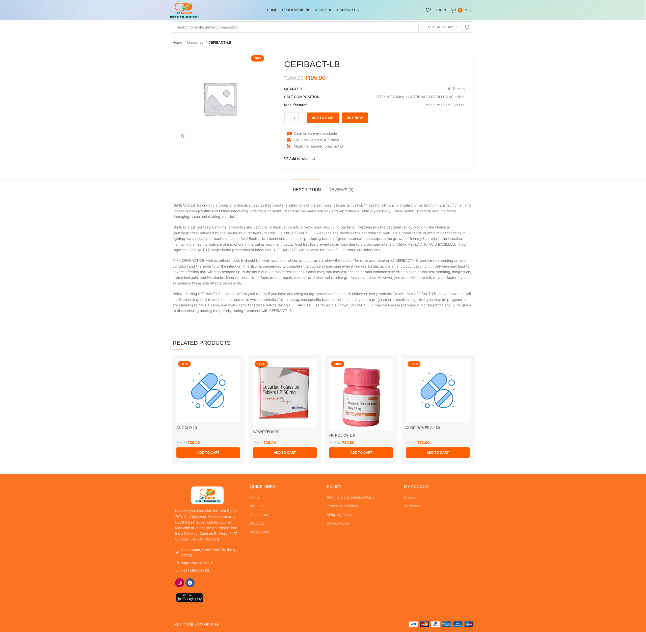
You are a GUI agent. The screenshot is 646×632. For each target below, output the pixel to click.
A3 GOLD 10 (186, 428)
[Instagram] (179, 582)
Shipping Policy (339, 514)
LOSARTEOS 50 (266, 432)
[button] (208, 452)
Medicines (195, 42)
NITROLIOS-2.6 (342, 435)
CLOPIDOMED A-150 (423, 428)
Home (178, 42)
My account (259, 532)
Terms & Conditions (343, 506)
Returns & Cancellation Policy (351, 497)
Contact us (259, 514)
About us (257, 506)
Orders (409, 497)
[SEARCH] (467, 27)
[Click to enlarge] (182, 135)
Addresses (412, 506)
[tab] (307, 187)
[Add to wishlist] (236, 367)
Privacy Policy (338, 523)
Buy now (355, 118)
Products (257, 523)
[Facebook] (190, 582)
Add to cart (323, 118)
